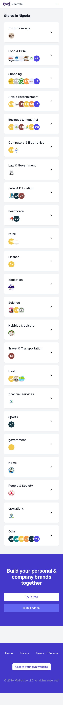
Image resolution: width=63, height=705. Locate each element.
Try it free (31, 597)
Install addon (31, 608)
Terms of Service (47, 653)
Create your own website (31, 667)
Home (9, 653)
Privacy (24, 653)
